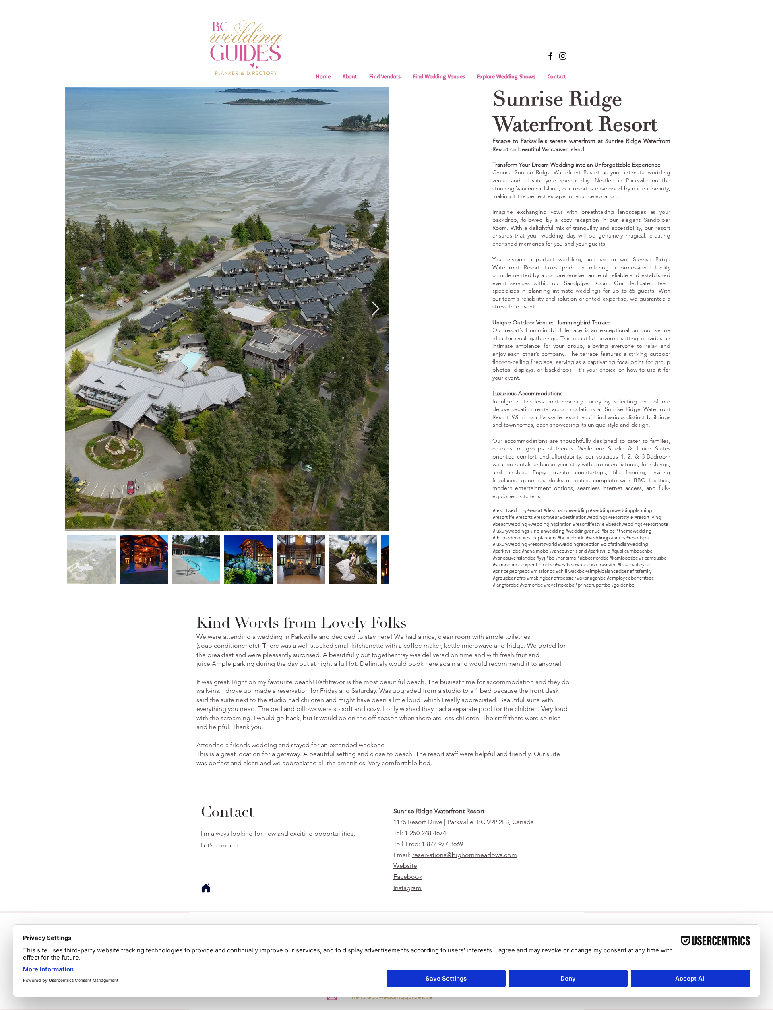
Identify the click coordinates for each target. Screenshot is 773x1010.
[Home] (205, 888)
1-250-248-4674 (425, 833)
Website (405, 866)
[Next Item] (375, 309)
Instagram (407, 888)
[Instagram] (563, 56)
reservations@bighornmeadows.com (464, 855)
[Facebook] (550, 56)
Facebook (407, 876)
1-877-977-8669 (442, 844)
